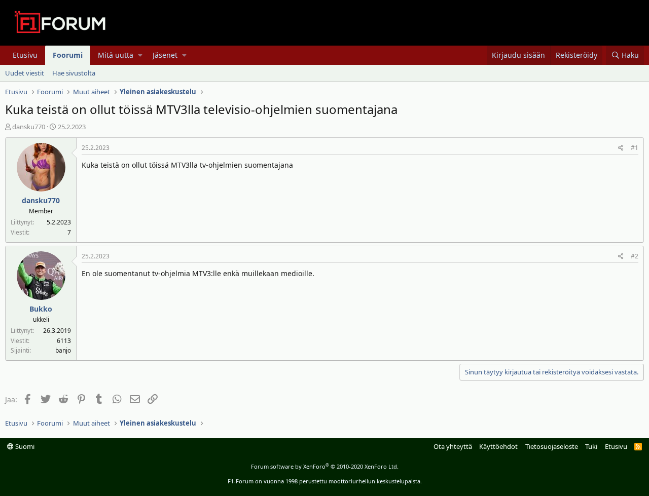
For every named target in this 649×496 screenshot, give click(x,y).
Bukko (40, 309)
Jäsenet (165, 55)
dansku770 (28, 126)
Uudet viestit (24, 73)
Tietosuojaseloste (551, 446)
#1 (634, 147)
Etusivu (25, 55)
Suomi (24, 446)
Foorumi (68, 55)
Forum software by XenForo (325, 466)
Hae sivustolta (73, 73)
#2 (634, 256)
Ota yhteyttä (453, 446)
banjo (63, 350)
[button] (140, 55)
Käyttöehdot (498, 446)
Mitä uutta (115, 55)
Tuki (591, 446)
